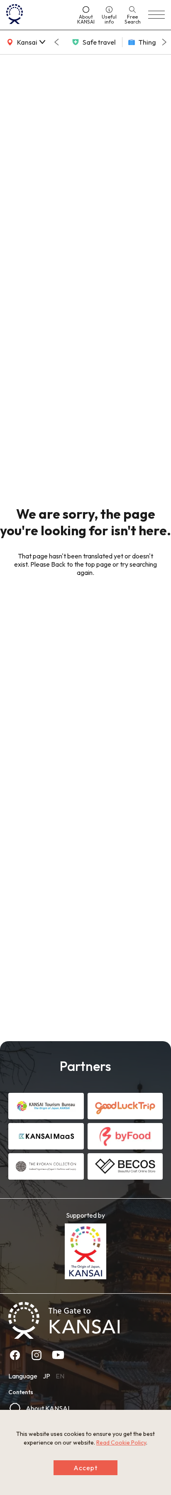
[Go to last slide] (56, 42)
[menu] (156, 15)
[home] (38, 15)
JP (46, 1376)
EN (60, 1376)
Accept (85, 1468)
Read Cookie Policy (121, 1442)
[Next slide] (164, 42)
